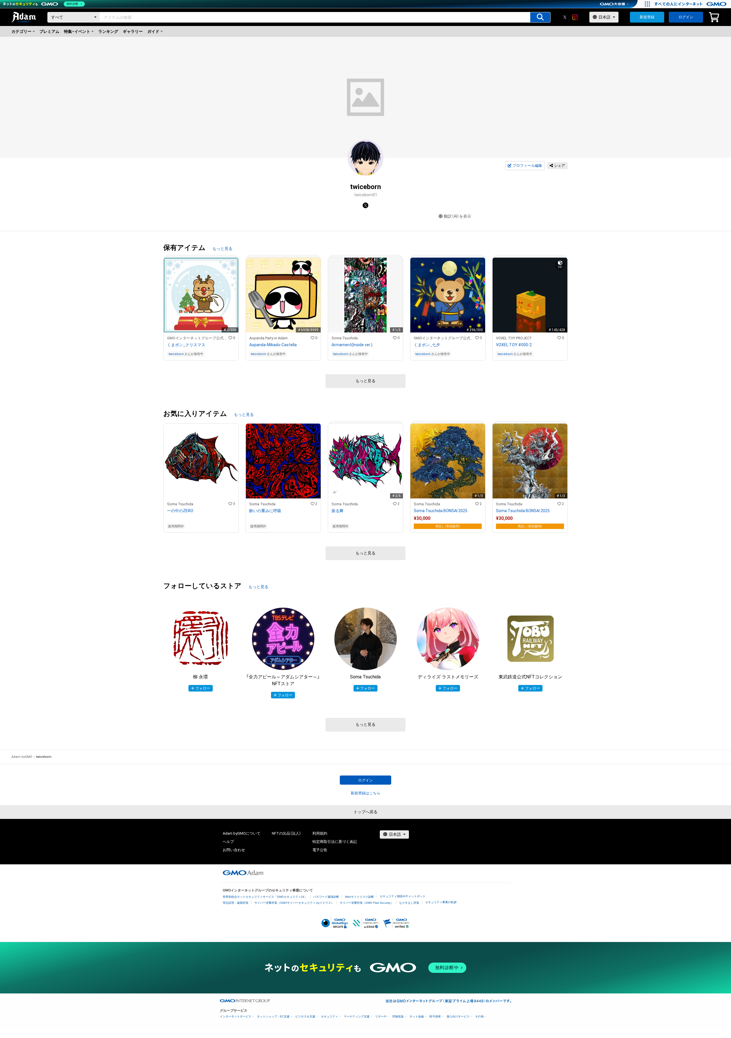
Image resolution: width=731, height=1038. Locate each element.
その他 (479, 1016)
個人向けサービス (458, 1016)
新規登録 (647, 17)
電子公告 (319, 850)
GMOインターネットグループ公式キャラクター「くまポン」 (197, 338)
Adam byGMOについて (241, 833)
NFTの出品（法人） (286, 833)
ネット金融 (416, 1016)
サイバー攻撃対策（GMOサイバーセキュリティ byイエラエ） (294, 902)
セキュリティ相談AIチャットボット (402, 896)
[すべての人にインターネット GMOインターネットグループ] (691, 4)
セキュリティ (329, 1016)
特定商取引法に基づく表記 (334, 841)
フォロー (202, 688)
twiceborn (176, 354)
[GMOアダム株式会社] (243, 872)
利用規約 (319, 833)
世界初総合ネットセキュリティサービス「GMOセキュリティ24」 (265, 896)
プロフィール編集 (527, 165)
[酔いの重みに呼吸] (283, 478)
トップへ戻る (365, 811)
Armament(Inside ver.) (352, 344)
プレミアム (49, 31)
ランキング (108, 31)
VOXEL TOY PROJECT (514, 338)
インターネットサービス (235, 1016)
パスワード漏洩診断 (326, 896)
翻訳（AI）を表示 (457, 216)
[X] (565, 17)
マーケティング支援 (356, 1016)
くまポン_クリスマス (186, 344)
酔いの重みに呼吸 (265, 510)
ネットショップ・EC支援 (273, 1016)
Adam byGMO (21, 757)
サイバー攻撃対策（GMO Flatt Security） (366, 902)
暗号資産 (435, 1016)
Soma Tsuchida (345, 338)
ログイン (685, 17)
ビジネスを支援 (305, 1016)
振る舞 (338, 510)
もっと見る (222, 248)
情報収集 (398, 1016)
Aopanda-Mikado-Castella (273, 344)
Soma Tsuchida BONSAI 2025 (440, 510)
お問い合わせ (234, 850)
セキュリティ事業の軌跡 (441, 902)
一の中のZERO (180, 510)
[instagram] (575, 17)
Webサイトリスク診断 (359, 896)
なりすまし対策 (409, 902)
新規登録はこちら (365, 793)
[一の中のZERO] (201, 478)
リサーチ (381, 1016)
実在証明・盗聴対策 (235, 902)
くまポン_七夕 (427, 344)
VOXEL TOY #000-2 (514, 344)
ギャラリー (133, 31)
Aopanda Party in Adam (268, 338)
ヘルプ (228, 841)
